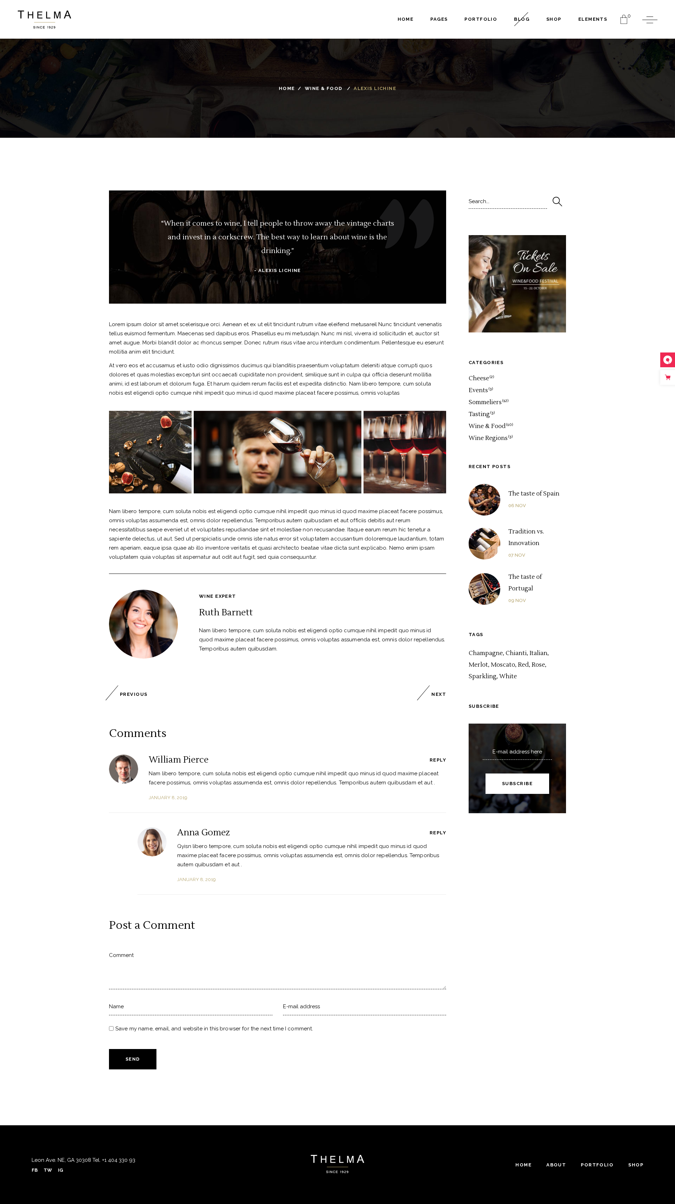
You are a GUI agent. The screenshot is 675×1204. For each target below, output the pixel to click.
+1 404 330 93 (118, 1160)
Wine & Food (323, 88)
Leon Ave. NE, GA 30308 (61, 1160)
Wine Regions (488, 438)
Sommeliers (485, 402)
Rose (538, 665)
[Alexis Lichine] (143, 624)
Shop (635, 1164)
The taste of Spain (533, 494)
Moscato (503, 665)
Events (478, 390)
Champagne (486, 653)
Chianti (516, 653)
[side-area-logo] (337, 1164)
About (556, 1164)
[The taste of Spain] (484, 500)
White (508, 676)
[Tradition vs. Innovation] (484, 543)
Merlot (478, 665)
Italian (538, 653)
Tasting (479, 414)
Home (287, 88)
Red (523, 665)
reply (438, 760)
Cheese (479, 378)
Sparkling (482, 676)
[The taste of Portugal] (484, 589)
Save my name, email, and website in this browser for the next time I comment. (214, 1028)
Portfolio (597, 1164)
